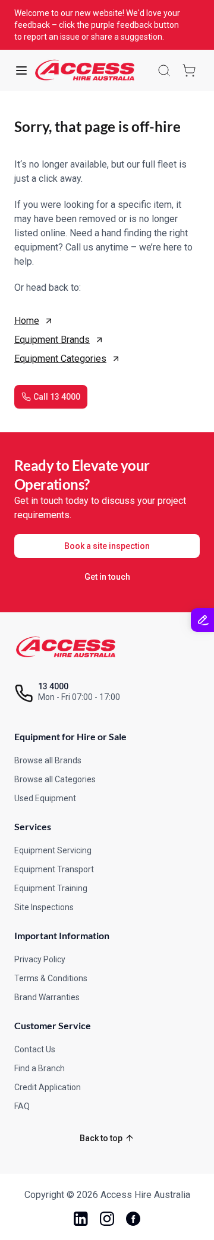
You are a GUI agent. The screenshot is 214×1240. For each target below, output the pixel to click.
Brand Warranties (47, 997)
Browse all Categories (55, 779)
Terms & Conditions (50, 978)
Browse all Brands (47, 760)
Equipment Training (50, 888)
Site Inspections (44, 907)
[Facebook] (133, 1219)
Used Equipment (45, 798)
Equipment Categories (60, 358)
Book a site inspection (107, 546)
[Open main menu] (21, 70)
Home (26, 320)
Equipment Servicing (53, 850)
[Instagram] (107, 1219)
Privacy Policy (39, 959)
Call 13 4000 (56, 396)
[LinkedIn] (81, 1219)
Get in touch (107, 577)
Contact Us (34, 1049)
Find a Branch (39, 1068)
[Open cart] (189, 70)
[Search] (164, 70)
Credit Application (47, 1087)
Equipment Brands (52, 339)
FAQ (22, 1106)
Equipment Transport (54, 869)
